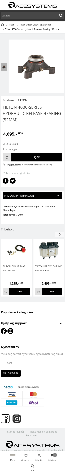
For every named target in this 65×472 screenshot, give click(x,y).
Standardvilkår (15, 431)
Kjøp (37, 157)
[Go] (61, 15)
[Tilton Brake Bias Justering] (16, 250)
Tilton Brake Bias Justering (14, 268)
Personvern (32, 435)
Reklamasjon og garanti (44, 431)
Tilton (12, 24)
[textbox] (32, 15)
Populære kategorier (17, 312)
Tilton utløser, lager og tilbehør (35, 24)
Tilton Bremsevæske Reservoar (48, 268)
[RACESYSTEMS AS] (32, 5)
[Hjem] (2, 24)
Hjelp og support (14, 323)
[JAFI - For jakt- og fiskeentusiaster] (32, 444)
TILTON (22, 100)
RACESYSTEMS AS (22, 450)
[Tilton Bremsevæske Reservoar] (49, 250)
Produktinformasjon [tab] (19, 195)
